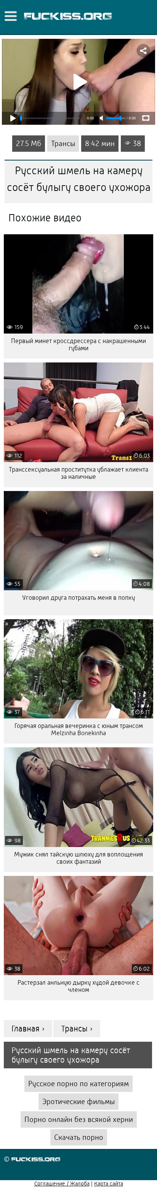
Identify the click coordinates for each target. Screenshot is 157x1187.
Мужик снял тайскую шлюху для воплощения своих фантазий (78, 858)
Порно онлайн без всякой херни (78, 1119)
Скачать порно (78, 1137)
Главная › (28, 1028)
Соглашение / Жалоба (62, 1183)
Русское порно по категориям (78, 1083)
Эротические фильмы (78, 1101)
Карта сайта (108, 1183)
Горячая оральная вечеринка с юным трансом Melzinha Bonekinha (78, 729)
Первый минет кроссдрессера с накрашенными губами (78, 344)
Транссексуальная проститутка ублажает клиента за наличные (78, 473)
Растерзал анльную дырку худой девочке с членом (78, 986)
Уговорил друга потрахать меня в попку (78, 597)
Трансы (63, 143)
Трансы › (77, 1028)
